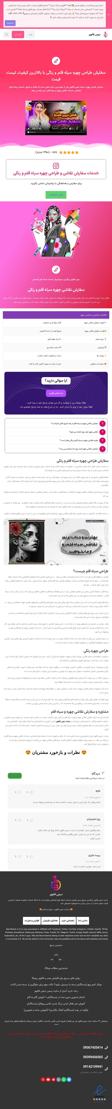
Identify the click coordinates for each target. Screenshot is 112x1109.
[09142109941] (106, 1069)
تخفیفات (10, 23)
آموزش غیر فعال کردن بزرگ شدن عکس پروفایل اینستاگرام (56, 1004)
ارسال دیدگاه (14, 775)
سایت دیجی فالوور (63, 721)
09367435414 (93, 1047)
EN (60, 959)
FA (52, 959)
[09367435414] (106, 1047)
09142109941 (93, 1066)
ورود (30, 34)
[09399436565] (106, 1057)
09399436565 (93, 1057)
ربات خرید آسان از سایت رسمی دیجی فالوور (56, 991)
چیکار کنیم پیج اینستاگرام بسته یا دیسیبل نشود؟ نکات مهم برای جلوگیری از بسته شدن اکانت (56, 984)
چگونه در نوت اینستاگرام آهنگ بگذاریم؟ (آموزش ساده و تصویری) (56, 1010)
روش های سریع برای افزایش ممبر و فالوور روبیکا (56, 978)
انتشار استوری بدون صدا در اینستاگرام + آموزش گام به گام (56, 997)
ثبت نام (18, 34)
